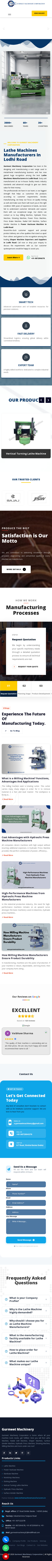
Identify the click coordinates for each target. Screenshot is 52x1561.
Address (9, 1207)
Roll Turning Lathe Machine (26, 453)
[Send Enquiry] (5, 1556)
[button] (4, 28)
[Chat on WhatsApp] (5, 1548)
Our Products (32, 1541)
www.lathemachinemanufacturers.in (30, 1498)
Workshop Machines (12, 1477)
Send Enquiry (39, 13)
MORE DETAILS (14, 569)
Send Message (24, 1240)
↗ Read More (7, 799)
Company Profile (19, 1541)
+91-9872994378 (18, 1525)
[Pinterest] (22, 1453)
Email (8, 1198)
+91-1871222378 (18, 1521)
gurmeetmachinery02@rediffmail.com (25, 1532)
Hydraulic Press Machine (13, 1489)
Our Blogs (21, 1545)
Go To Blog (12, 731)
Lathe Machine (9, 1466)
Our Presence (9, 1545)
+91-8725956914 (33, 1525)
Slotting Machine (10, 1481)
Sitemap (43, 1541)
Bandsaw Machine (11, 1473)
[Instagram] (28, 1453)
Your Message (11, 1216)
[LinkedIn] (10, 1453)
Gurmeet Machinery (18, 1429)
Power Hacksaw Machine (13, 1470)
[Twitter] (16, 1453)
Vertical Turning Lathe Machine (16, 1485)
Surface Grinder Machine (13, 1493)
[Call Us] (5, 1539)
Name (8, 1179)
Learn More (12, 257)
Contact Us (31, 1545)
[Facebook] (4, 1453)
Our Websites (42, 1545)
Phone (8, 1188)
